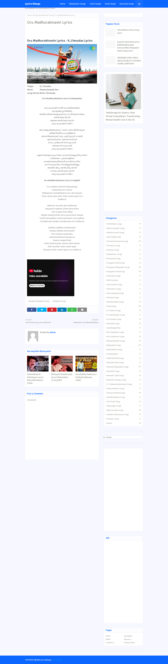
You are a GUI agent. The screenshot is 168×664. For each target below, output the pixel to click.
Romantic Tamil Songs (124, 375)
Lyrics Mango (32, 3)
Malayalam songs (59, 301)
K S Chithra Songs (124, 310)
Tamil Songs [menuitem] (95, 3)
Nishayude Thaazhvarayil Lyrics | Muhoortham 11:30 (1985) (61, 377)
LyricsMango (57, 660)
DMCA (108, 639)
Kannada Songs (124, 323)
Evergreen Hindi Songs (124, 263)
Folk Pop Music (124, 280)
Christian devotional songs (124, 241)
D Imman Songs (124, 250)
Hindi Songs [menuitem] (110, 3)
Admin (52, 332)
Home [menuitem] (62, 3)
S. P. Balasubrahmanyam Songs (124, 384)
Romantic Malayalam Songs (124, 367)
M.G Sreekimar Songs (124, 332)
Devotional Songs (124, 258)
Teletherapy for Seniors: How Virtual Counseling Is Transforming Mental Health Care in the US (123, 116)
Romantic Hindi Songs (124, 362)
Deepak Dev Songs (124, 254)
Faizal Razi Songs (124, 276)
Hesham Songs (124, 297)
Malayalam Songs (124, 345)
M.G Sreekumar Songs (124, 336)
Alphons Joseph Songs (124, 228)
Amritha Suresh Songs (124, 232)
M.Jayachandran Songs (124, 341)
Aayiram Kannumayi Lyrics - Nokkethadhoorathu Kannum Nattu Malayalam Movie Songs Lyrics (128, 46)
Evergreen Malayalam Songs (43, 15)
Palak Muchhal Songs (124, 358)
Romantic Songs (124, 371)
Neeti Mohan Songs (124, 349)
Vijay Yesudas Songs (124, 410)
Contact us (110, 642)
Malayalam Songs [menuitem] (77, 3)
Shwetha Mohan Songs (124, 397)
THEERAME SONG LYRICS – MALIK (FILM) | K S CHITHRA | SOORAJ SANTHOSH (129, 61)
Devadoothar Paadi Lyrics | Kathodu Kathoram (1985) (86, 377)
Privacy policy (129, 642)
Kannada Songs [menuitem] (127, 3)
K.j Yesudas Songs (124, 319)
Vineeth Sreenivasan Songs (124, 414)
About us (127, 639)
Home (29, 15)
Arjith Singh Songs (124, 237)
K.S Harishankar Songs (124, 315)
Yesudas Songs (124, 419)
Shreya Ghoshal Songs (124, 393)
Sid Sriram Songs (124, 401)
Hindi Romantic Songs (124, 302)
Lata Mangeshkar (124, 328)
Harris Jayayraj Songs (124, 293)
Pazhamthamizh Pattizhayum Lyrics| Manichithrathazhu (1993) (35, 378)
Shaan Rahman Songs (124, 388)
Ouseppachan (124, 354)
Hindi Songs (124, 306)
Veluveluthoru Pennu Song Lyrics (128, 31)
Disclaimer (128, 636)
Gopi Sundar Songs (124, 284)
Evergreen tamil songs (124, 271)
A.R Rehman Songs (124, 224)
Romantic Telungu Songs (124, 380)
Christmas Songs (124, 245)
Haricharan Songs (124, 289)
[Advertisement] (123, 169)
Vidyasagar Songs (124, 406)
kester (124, 423)
